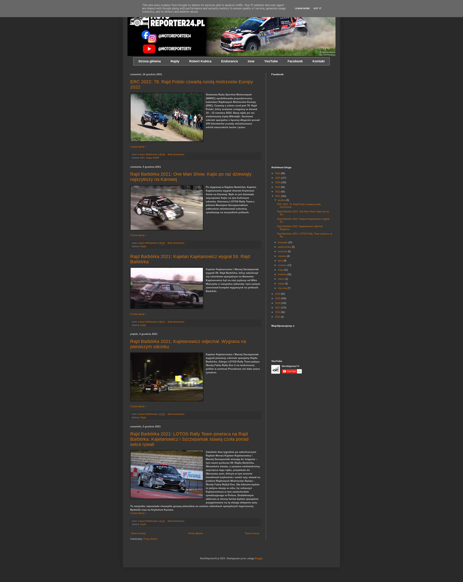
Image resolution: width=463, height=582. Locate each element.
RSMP (156, 158)
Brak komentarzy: (176, 154)
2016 (278, 312)
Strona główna (195, 533)
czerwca (282, 265)
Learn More (302, 8)
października (285, 247)
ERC (142, 158)
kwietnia (282, 274)
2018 (278, 303)
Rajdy (149, 158)
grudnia (282, 200)
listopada (283, 242)
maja (281, 270)
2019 (278, 298)
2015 (278, 316)
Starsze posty (252, 533)
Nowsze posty (138, 533)
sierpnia (282, 256)
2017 (278, 307)
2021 (278, 196)
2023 (278, 187)
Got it (317, 8)
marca (281, 279)
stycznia (283, 288)
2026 (278, 173)
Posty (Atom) (150, 539)
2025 (278, 178)
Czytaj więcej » (138, 146)
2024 (278, 182)
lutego (281, 283)
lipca (281, 260)
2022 (278, 191)
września (283, 251)
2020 (278, 294)
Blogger (258, 558)
